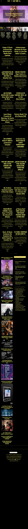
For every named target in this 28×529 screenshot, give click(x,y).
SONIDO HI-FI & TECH (22, 235)
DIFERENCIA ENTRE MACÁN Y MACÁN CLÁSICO (19, 300)
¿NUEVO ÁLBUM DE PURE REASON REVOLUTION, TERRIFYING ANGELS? (20, 166)
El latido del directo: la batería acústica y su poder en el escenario (7, 288)
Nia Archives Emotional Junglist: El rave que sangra (7, 190)
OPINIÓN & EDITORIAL (8, 38)
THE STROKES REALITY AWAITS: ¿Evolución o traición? (7, 142)
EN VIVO (14, 11)
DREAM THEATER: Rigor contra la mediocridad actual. (20, 74)
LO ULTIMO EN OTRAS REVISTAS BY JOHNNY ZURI (20, 287)
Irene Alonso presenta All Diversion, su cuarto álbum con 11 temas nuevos (7, 118)
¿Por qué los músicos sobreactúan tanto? (20, 34)
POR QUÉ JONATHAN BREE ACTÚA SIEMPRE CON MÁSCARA (7, 165)
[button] (25, 257)
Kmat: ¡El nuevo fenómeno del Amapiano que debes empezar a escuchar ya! (7, 236)
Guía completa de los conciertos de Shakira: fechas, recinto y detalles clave (14, 15)
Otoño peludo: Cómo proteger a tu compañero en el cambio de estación (20, 309)
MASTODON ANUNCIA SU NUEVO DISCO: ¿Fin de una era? (8, 35)
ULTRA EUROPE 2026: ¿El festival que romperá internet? (25, 35)
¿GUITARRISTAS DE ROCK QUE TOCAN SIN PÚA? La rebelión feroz (7, 75)
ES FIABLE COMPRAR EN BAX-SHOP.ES (20, 233)
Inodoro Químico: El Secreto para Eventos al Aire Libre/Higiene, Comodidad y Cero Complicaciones (20, 291)
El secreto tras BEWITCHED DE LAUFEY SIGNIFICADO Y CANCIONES (20, 143)
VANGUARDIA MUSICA (2, 37)
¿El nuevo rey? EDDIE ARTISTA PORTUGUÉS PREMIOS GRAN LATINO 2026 (20, 213)
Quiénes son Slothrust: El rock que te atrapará (3, 34)
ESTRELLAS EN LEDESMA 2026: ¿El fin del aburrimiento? (20, 96)
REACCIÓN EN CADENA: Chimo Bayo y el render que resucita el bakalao (7, 213)
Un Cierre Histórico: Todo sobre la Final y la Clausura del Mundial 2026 (20, 191)
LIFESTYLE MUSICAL (9, 56)
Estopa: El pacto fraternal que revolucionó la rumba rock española (7, 51)
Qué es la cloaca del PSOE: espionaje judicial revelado (20, 296)
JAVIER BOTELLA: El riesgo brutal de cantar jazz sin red (14, 35)
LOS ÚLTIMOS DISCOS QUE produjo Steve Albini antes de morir (7, 96)
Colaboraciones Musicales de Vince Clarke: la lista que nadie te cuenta (20, 50)
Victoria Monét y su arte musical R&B (20, 115)
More (7, 67)
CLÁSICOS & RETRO (9, 218)
